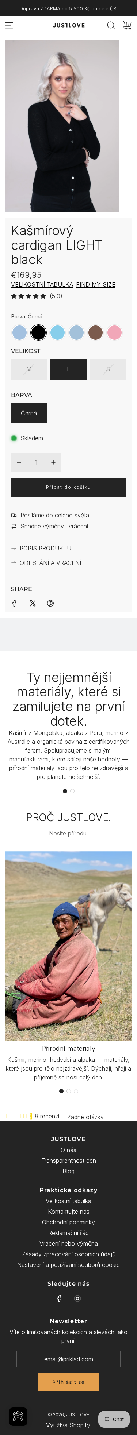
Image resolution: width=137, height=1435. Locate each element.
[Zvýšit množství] (53, 462)
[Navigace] (9, 25)
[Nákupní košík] (127, 25)
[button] (65, 791)
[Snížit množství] (19, 462)
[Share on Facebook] (15, 602)
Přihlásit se (68, 1382)
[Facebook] (60, 1298)
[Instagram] (77, 1298)
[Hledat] (111, 25)
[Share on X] (32, 602)
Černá (29, 413)
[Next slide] (131, 8)
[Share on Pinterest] (50, 602)
